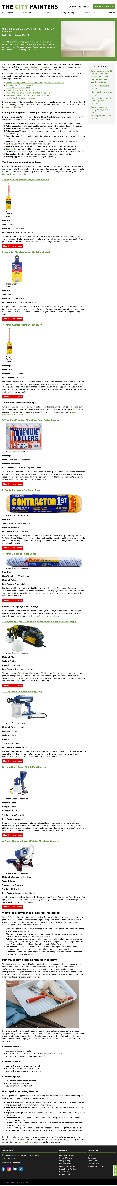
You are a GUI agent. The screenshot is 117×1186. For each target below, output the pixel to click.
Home (90, 1155)
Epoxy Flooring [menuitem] (67, 13)
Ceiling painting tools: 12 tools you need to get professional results (101, 73)
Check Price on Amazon (12, 246)
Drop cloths (11, 149)
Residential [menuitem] (7, 13)
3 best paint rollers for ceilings (19, 88)
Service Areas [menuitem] (89, 13)
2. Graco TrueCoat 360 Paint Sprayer (22, 691)
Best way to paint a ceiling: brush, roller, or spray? (100, 109)
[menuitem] (30, 7)
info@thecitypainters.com (13, 1162)
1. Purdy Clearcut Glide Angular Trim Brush (25, 179)
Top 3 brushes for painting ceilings (21, 85)
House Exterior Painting (67, 1169)
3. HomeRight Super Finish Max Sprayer (24, 767)
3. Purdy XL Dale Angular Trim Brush (22, 324)
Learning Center (93, 1163)
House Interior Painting (67, 1166)
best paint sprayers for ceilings (44, 616)
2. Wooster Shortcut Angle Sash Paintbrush (26, 252)
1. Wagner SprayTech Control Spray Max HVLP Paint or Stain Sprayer (39, 621)
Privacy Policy (5, 1182)
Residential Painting (66, 1163)
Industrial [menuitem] (47, 13)
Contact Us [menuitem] (110, 13)
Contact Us (92, 1158)
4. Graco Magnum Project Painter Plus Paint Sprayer (30, 841)
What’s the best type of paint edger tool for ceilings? (100, 100)
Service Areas (93, 1161)
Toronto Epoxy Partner (96, 1166)
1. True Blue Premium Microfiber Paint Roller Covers (30, 420)
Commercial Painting (66, 1155)
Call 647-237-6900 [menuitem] (79, 6)
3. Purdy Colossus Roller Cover (19, 553)
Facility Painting (64, 1161)
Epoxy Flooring (64, 1174)
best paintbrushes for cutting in (16, 174)
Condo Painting (64, 1172)
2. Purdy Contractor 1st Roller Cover (21, 490)
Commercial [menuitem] (28, 13)
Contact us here (24, 1142)
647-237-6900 (9, 1159)
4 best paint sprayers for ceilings (20, 90)
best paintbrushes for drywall (18, 107)
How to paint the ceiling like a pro (20, 98)
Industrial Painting (65, 1158)
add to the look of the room (37, 67)
